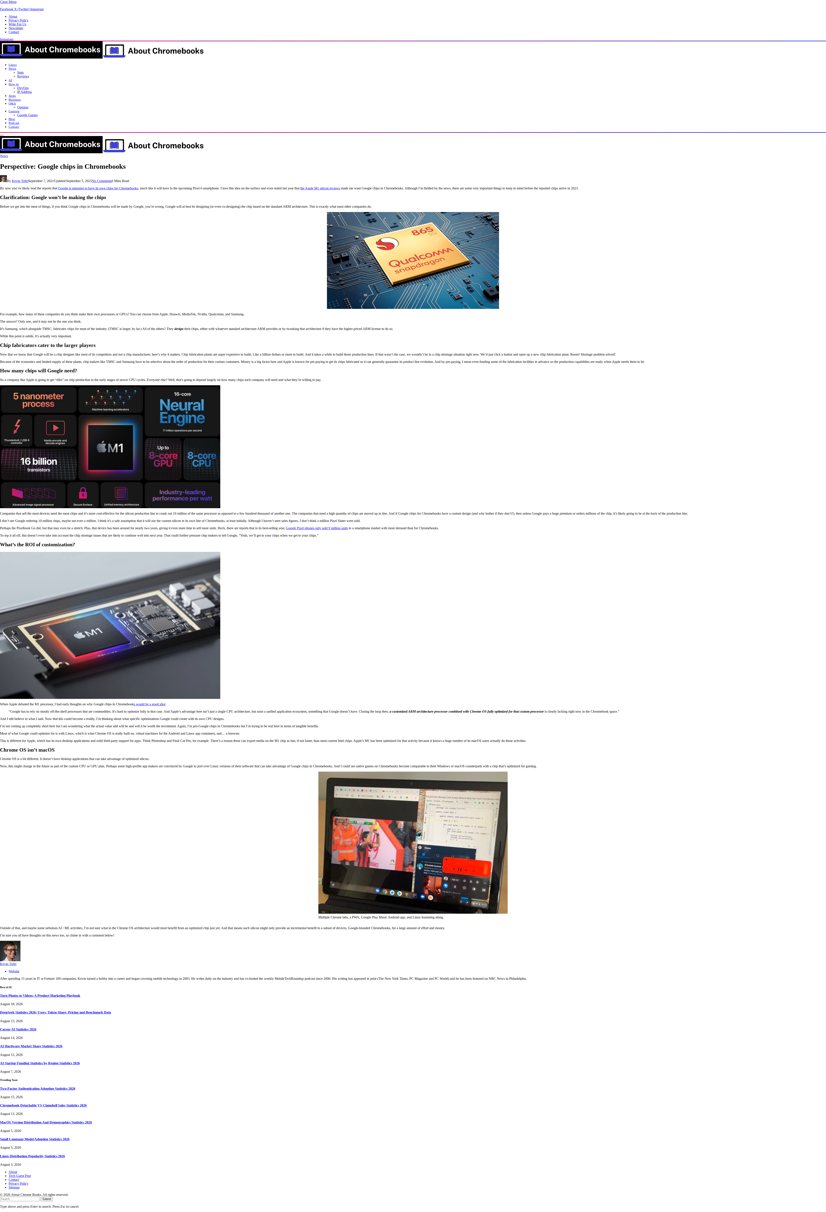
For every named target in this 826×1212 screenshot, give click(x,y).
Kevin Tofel (20, 181)
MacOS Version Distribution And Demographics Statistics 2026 (46, 1122)
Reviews (23, 76)
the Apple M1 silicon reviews (320, 188)
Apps (12, 96)
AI (10, 80)
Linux (13, 65)
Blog (12, 119)
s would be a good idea (149, 704)
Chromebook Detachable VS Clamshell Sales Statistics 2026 (43, 1105)
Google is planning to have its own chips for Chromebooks (98, 188)
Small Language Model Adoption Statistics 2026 (34, 1139)
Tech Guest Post (20, 1176)
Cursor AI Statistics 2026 (18, 1029)
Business (15, 99)
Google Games (27, 115)
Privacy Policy (18, 20)
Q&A (12, 103)
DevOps (23, 88)
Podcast (14, 123)
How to (14, 84)
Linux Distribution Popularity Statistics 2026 (32, 1156)
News (12, 68)
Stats (20, 72)
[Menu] (1, 135)
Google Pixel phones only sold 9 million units (317, 528)
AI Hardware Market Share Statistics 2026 (31, 1046)
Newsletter (16, 28)
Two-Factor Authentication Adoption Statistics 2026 (37, 1088)
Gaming (14, 111)
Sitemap (14, 1187)
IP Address (24, 92)
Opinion (22, 107)
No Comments (102, 181)
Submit (46, 1199)
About (13, 16)
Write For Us (17, 24)
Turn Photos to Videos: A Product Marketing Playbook (40, 995)
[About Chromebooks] (102, 57)
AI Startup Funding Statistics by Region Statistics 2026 (40, 1063)
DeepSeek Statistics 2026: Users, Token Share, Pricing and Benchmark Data (55, 1012)
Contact (14, 32)
